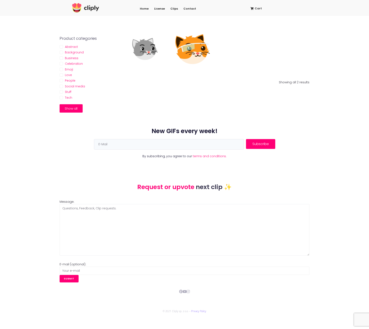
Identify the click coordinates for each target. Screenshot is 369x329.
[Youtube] (184, 291)
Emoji (69, 69)
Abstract (71, 47)
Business (71, 58)
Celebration (74, 64)
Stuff (68, 92)
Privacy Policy (198, 311)
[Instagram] (188, 291)
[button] (71, 108)
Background (74, 52)
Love (68, 75)
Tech (68, 97)
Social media (75, 86)
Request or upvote (166, 187)
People (70, 80)
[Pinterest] (181, 291)
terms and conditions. (210, 156)
